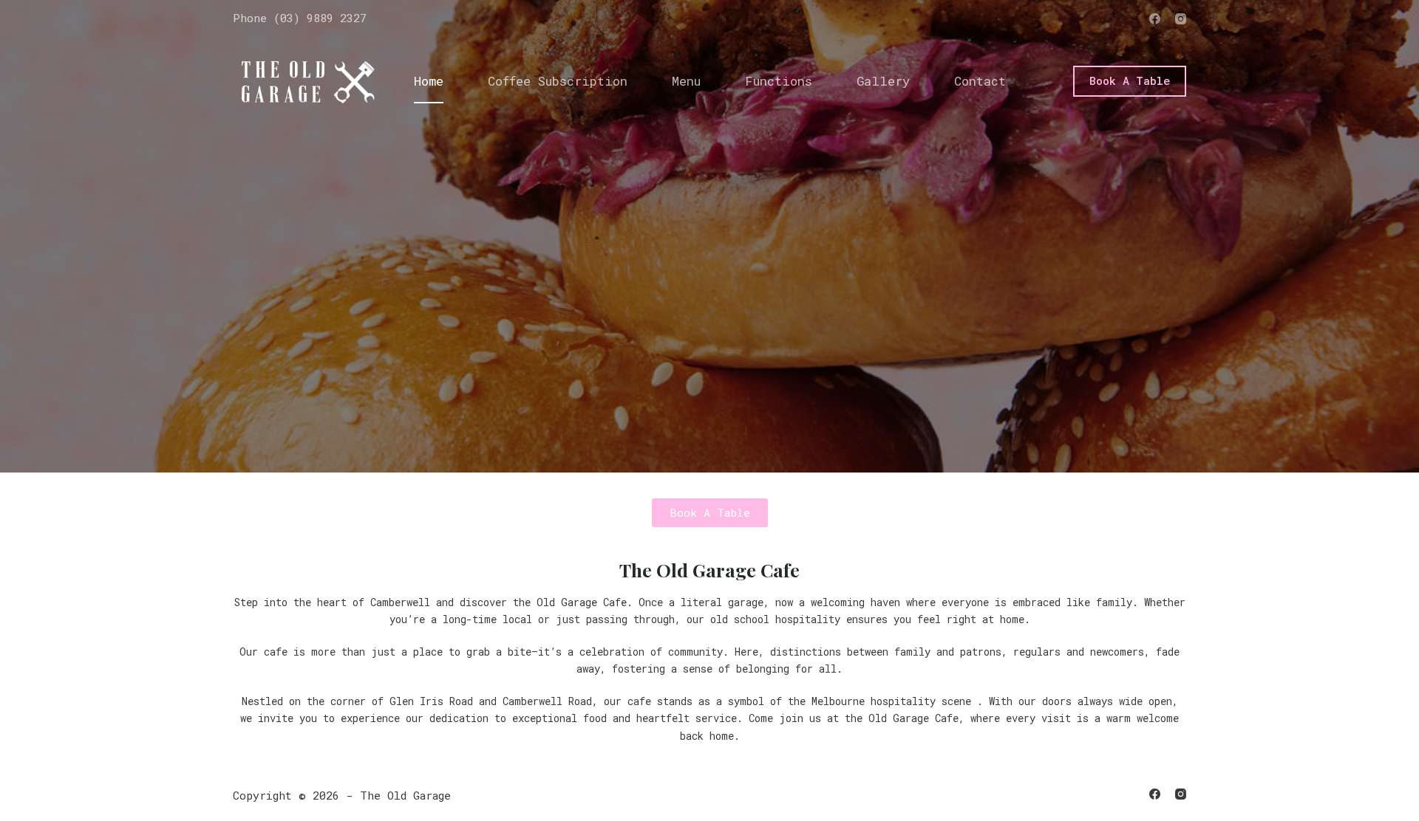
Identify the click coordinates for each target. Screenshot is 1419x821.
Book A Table (1129, 80)
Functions (778, 80)
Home (428, 80)
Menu (686, 80)
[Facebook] (1154, 18)
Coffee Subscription (557, 80)
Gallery (883, 80)
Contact (980, 80)
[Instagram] (1180, 18)
